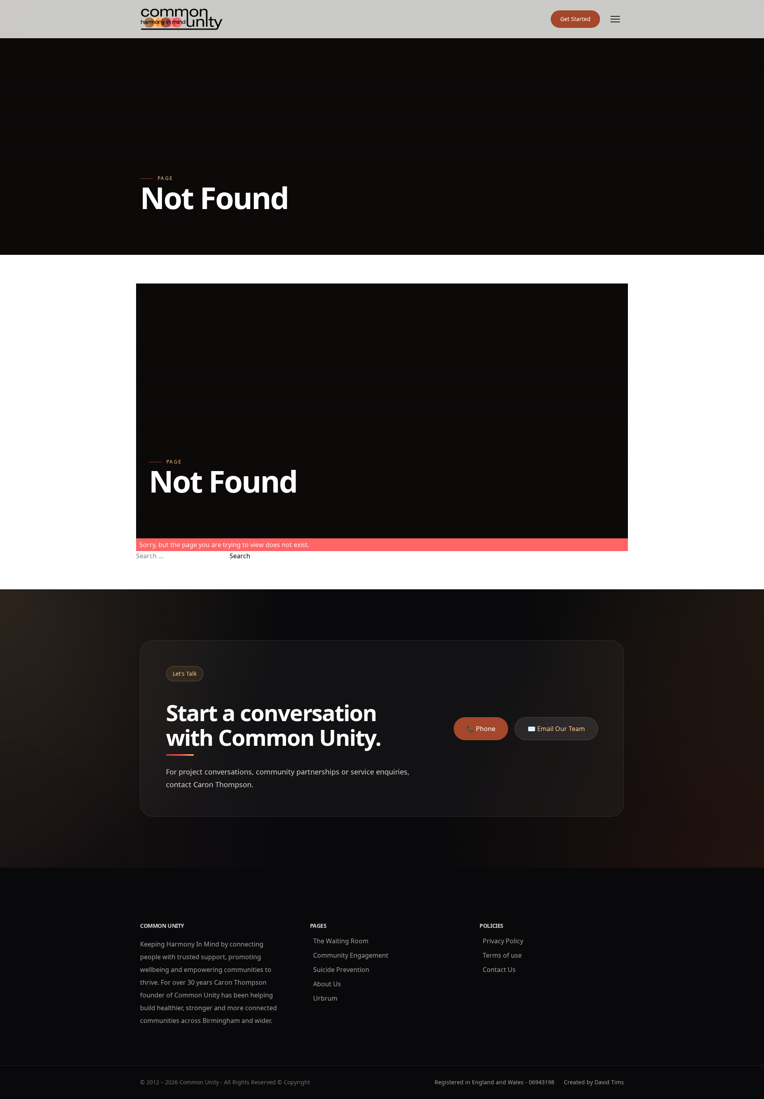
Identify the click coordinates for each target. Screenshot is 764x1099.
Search (240, 555)
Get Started (575, 19)
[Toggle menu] (615, 19)
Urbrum (325, 998)
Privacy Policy (503, 941)
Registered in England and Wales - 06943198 (494, 1082)
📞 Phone (480, 728)
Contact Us (499, 969)
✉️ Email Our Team (556, 728)
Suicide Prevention (341, 969)
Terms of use (502, 955)
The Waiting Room (340, 941)
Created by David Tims (594, 1082)
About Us (327, 984)
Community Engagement (350, 955)
